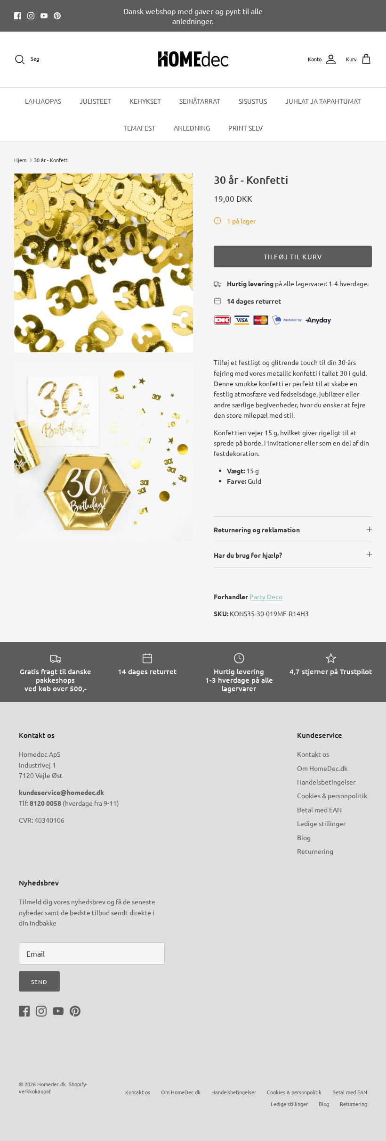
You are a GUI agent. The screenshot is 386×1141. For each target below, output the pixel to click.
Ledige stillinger (321, 823)
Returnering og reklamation (257, 529)
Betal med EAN (319, 809)
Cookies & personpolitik (332, 795)
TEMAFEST (139, 128)
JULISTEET (95, 101)
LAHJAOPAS (43, 101)
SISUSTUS (253, 101)
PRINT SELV (245, 128)
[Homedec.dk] (193, 59)
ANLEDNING (192, 128)
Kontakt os (313, 754)
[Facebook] (17, 15)
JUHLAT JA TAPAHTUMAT (323, 101)
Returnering (315, 851)
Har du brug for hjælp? (248, 555)
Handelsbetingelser (326, 781)
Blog (304, 837)
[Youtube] (44, 15)
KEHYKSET (145, 101)
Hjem (20, 160)
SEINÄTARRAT (199, 101)
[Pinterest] (57, 15)
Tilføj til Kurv (293, 256)
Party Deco (265, 596)
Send (39, 981)
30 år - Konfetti (51, 160)
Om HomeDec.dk (322, 768)
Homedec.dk (51, 1084)
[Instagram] (30, 15)
